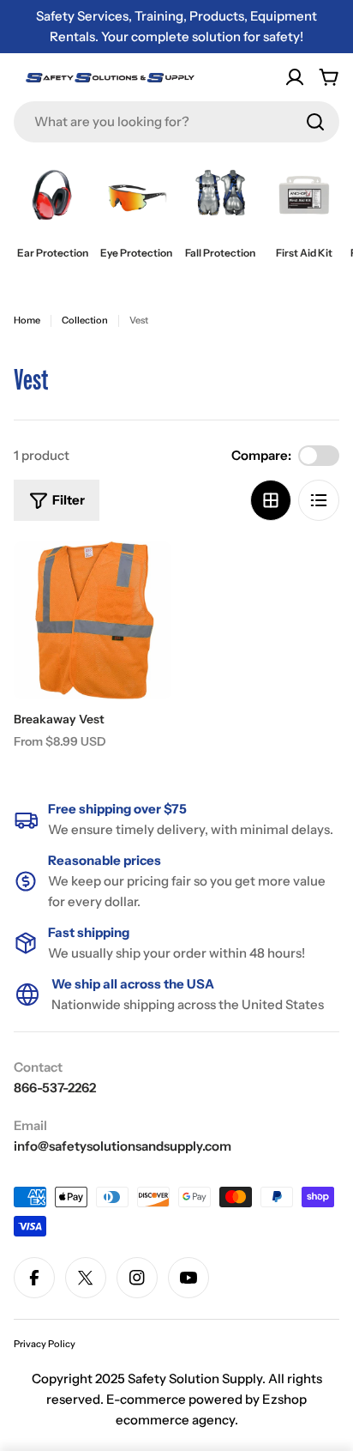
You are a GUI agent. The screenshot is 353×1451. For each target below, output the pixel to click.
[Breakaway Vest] (92, 620)
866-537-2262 (55, 1087)
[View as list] (318, 500)
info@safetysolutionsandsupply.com (122, 1146)
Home (27, 320)
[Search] (315, 122)
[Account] (294, 77)
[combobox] (176, 121)
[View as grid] (270, 500)
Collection (85, 320)
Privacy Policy (44, 1344)
